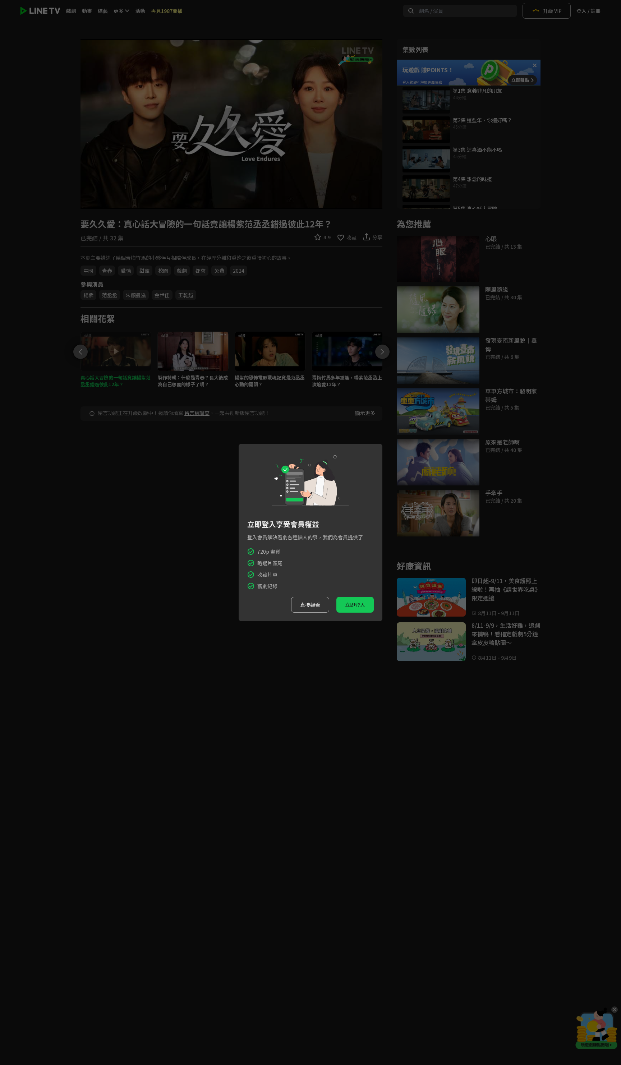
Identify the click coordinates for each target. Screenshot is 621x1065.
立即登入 (355, 604)
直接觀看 (310, 604)
